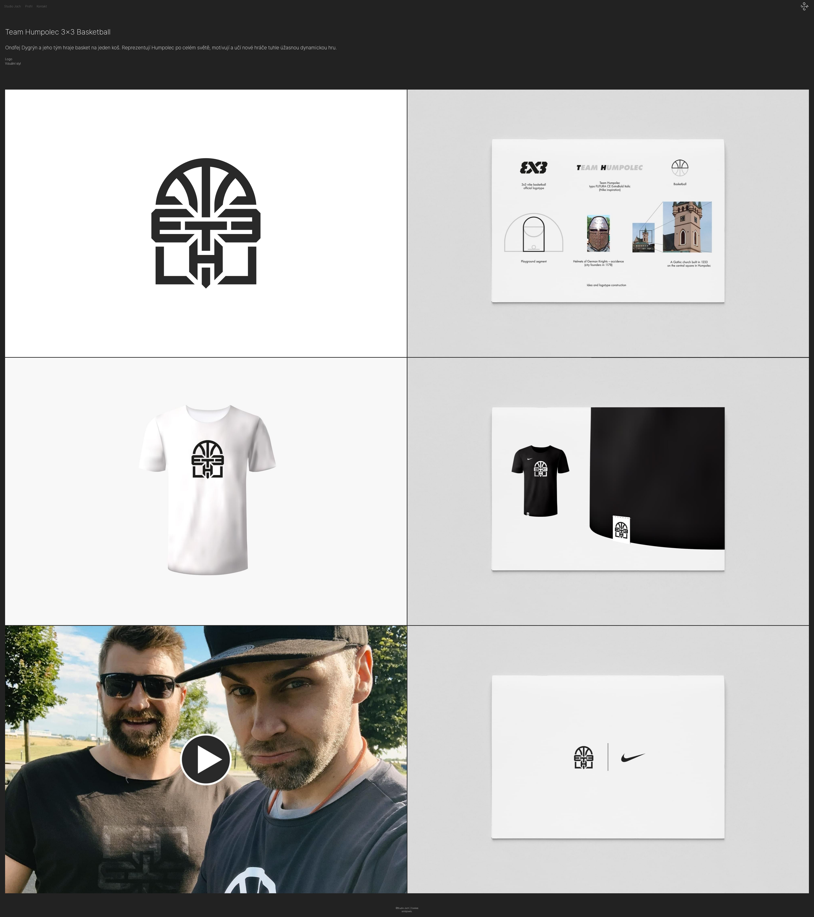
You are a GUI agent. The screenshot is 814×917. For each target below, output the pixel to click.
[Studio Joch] (804, 6)
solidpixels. (407, 911)
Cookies (414, 908)
